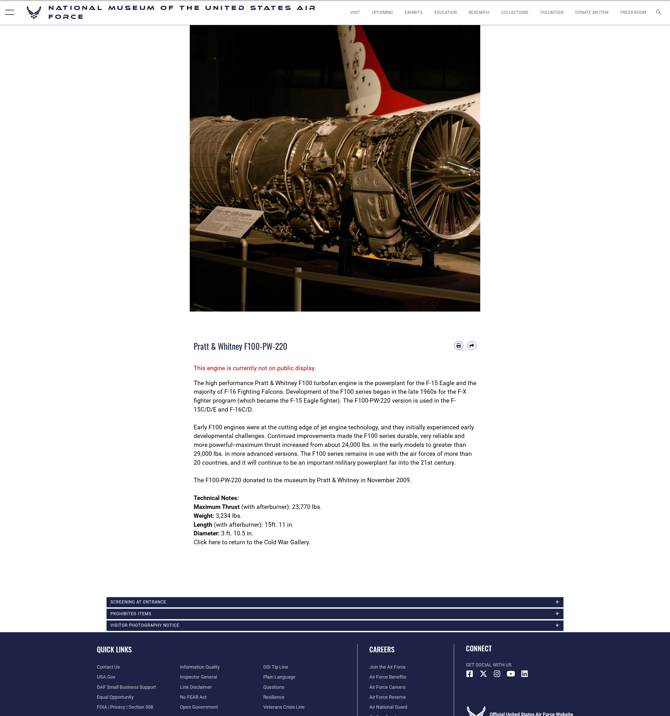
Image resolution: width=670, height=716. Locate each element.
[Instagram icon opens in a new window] (497, 674)
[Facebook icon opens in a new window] (470, 674)
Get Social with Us (489, 665)
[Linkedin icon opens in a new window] (525, 674)
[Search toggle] (659, 12)
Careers (381, 649)
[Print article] (458, 345)
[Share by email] (471, 345)
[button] (8, 12)
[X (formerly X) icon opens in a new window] (483, 674)
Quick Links (114, 649)
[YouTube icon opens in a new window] (511, 674)
